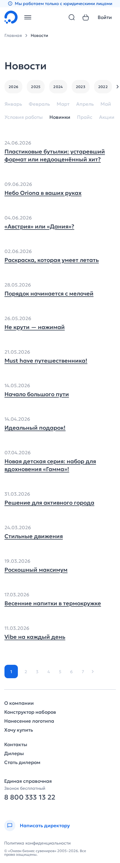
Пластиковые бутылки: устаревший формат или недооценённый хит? (54, 155)
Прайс (84, 117)
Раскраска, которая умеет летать (51, 260)
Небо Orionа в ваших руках (42, 193)
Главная (13, 35)
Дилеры (14, 753)
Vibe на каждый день (34, 636)
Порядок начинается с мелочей (48, 293)
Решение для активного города (49, 502)
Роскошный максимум (36, 569)
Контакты (15, 744)
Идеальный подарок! (35, 427)
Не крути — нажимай (34, 327)
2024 (58, 86)
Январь (13, 104)
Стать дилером (22, 762)
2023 (80, 86)
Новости (39, 35)
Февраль (39, 104)
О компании (19, 703)
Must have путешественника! (45, 360)
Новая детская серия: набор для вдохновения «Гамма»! (50, 465)
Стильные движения (33, 536)
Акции (106, 117)
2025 (35, 86)
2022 (103, 86)
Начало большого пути (36, 394)
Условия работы (23, 117)
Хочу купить (18, 730)
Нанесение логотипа (29, 721)
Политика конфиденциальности (37, 843)
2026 (13, 86)
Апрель (85, 104)
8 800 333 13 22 (29, 797)
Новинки (59, 117)
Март (63, 104)
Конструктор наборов (30, 712)
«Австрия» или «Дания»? (39, 226)
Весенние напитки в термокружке (52, 603)
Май (105, 104)
